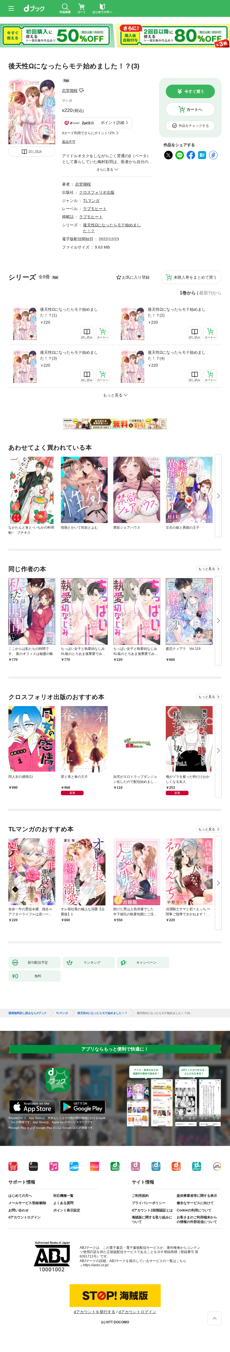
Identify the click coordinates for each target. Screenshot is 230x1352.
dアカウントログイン (24, 1217)
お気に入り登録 (136, 277)
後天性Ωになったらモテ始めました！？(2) (177, 312)
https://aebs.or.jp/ (96, 1265)
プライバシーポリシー (148, 1203)
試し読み (35, 152)
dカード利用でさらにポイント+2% (88, 133)
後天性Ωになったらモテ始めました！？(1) (69, 312)
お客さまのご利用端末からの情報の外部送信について (197, 1219)
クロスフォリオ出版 (96, 192)
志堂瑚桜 (70, 90)
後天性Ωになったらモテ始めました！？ (102, 1013)
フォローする (81, 90)
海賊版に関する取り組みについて (152, 1219)
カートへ (194, 109)
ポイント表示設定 (66, 1210)
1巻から (188, 293)
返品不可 (68, 142)
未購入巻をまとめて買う (195, 277)
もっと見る (206, 569)
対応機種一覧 (63, 1196)
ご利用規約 (140, 1196)
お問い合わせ (18, 1210)
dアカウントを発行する (94, 1312)
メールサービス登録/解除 (27, 1203)
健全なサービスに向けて (195, 1203)
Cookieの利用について (194, 1210)
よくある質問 (63, 1203)
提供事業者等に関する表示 (197, 1196)
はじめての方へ (20, 1196)
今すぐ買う (194, 91)
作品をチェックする (194, 126)
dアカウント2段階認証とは (152, 1210)
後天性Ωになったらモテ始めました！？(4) (177, 355)
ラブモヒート (95, 208)
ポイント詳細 (112, 122)
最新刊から (210, 293)
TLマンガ (91, 200)
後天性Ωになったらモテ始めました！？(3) (69, 355)
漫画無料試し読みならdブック (27, 1013)
